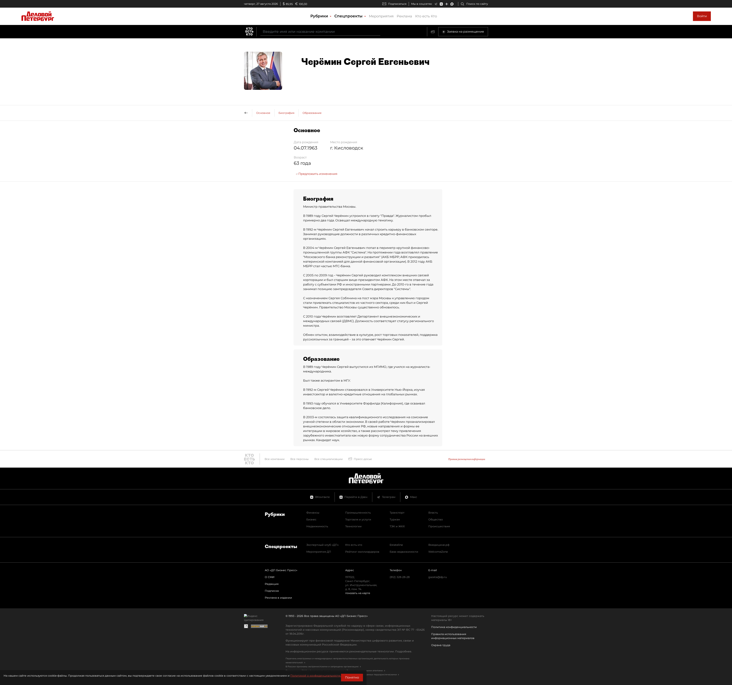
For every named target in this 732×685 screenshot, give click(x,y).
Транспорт (397, 512)
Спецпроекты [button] (349, 16)
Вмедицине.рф (438, 545)
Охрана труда (440, 645)
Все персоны (299, 459)
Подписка (272, 591)
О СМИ (269, 577)
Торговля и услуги (358, 519)
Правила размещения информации (466, 459)
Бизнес (311, 519)
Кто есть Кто (426, 16)
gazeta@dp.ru (437, 577)
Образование (312, 113)
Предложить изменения (317, 174)
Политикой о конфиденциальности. (315, 675)
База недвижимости (404, 551)
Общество (435, 519)
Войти (702, 16)
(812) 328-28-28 (400, 577)
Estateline (396, 545)
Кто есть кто (353, 545)
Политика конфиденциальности (454, 627)
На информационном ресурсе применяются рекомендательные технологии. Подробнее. (349, 651)
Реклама (404, 16)
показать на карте (357, 593)
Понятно (352, 677)
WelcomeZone (438, 551)
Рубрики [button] (319, 16)
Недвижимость (317, 526)
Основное (263, 113)
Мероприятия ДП (318, 551)
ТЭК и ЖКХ (397, 526)
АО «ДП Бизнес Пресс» (281, 570)
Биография (286, 113)
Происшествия (439, 526)
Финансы (312, 512)
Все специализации (328, 459)
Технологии (353, 526)
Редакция (272, 584)
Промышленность (358, 512)
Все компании (275, 459)
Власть (433, 512)
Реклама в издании (278, 597)
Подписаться (397, 4)
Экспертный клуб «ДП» (322, 545)
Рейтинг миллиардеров (362, 551)
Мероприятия (381, 16)
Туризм (395, 519)
